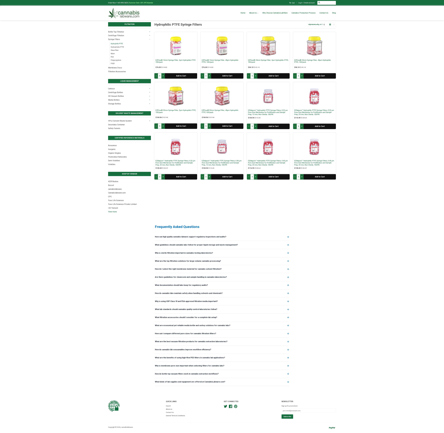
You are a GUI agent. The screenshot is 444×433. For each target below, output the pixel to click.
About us (169, 409)
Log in (300, 3)
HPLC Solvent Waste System (120, 121)
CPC (110, 196)
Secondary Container (116, 125)
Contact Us (323, 13)
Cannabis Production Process (303, 13)
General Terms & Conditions (175, 415)
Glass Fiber (115, 50)
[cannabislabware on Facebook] (230, 406)
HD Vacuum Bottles (116, 96)
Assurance (112, 145)
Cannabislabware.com (117, 193)
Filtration (129, 24)
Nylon (113, 54)
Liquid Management (129, 81)
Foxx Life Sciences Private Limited (122, 204)
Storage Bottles (114, 104)
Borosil (111, 185)
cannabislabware (115, 189)
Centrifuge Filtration (116, 35)
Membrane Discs (115, 68)
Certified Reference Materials (129, 138)
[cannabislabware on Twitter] (225, 406)
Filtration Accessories (117, 71)
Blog (334, 13)
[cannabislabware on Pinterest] (235, 406)
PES (112, 57)
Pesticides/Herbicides (117, 157)
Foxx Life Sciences (116, 200)
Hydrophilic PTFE (117, 44)
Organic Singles (114, 153)
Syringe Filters (114, 39)
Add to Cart (181, 76)
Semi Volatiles (114, 160)
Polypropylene (116, 60)
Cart (293, 3)
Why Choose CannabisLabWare (275, 13)
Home (242, 13)
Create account (309, 3)
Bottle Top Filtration (116, 32)
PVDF (113, 63)
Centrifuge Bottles (115, 92)
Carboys (111, 89)
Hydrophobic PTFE (117, 47)
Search (168, 406)
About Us (253, 13)
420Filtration (113, 181)
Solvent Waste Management (129, 113)
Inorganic (112, 149)
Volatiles (111, 164)
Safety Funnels (114, 128)
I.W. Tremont (113, 208)
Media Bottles (114, 100)
